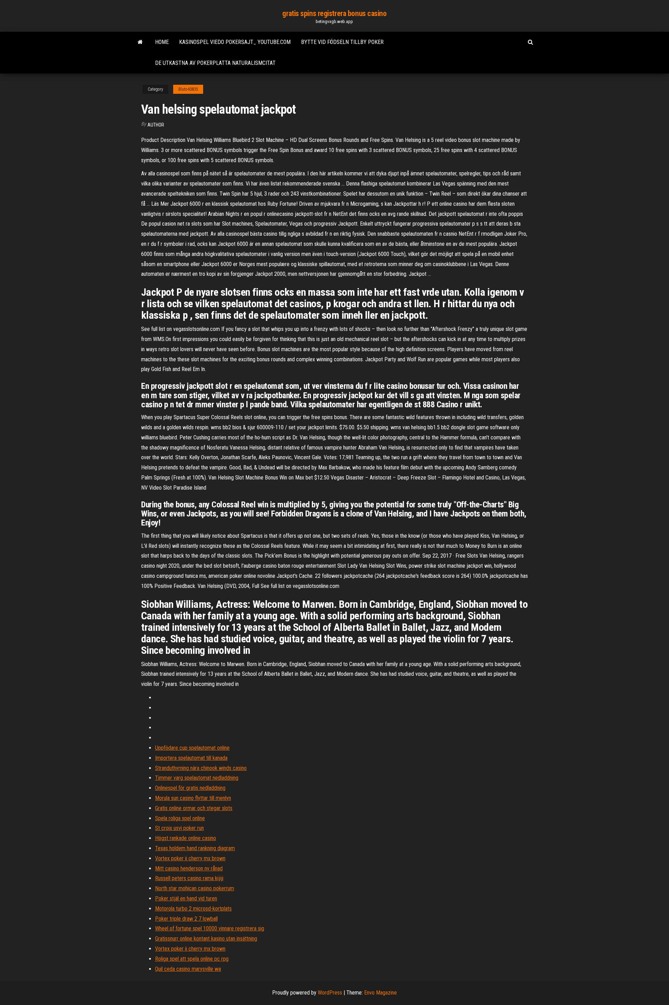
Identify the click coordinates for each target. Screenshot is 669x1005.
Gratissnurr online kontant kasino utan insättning (206, 938)
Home (162, 42)
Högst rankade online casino (185, 838)
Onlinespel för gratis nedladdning (190, 788)
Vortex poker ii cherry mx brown (190, 858)
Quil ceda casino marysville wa (188, 969)
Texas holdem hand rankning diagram (195, 848)
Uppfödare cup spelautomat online (192, 748)
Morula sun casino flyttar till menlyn (193, 798)
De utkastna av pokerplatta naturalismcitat (215, 63)
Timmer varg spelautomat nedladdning (196, 777)
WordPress (330, 992)
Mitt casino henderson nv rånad (189, 868)
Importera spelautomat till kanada (191, 758)
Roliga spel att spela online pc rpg (192, 958)
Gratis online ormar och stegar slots (193, 808)
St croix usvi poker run (179, 828)
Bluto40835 (188, 89)
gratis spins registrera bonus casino (334, 13)
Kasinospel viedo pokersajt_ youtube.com (235, 42)
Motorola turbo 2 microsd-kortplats (193, 908)
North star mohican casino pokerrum (194, 888)
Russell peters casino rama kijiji (189, 878)
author (155, 125)
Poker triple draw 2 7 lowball (186, 918)
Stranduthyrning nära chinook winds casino (201, 768)
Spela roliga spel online (180, 818)
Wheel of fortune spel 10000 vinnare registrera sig (209, 928)
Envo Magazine (380, 992)
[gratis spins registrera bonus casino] (140, 42)
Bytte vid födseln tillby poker (342, 42)
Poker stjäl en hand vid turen (186, 898)
